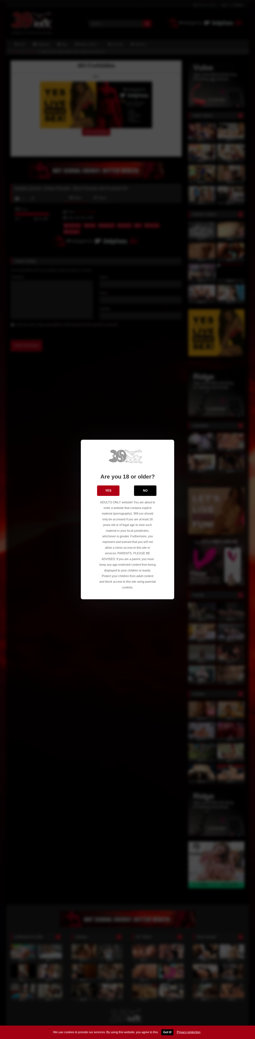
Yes (108, 490)
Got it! (167, 1032)
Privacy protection (188, 1032)
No (145, 490)
